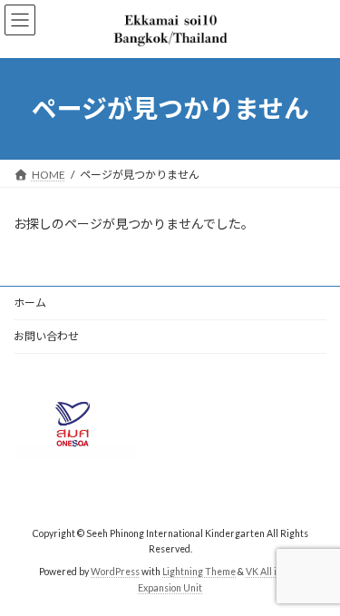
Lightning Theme (199, 571)
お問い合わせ (46, 336)
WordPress (115, 571)
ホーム (30, 302)
